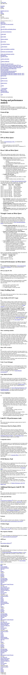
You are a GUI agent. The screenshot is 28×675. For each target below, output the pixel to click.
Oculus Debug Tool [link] (19, 435)
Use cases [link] (3, 593)
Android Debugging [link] (5, 390)
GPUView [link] (19, 501)
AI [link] (1, 570)
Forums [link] (2, 599)
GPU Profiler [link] (17, 319)
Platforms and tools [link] (4, 589)
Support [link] (2, 600)
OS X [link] (25, 552)
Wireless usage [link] (21, 384)
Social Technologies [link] (5, 567)
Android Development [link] (20, 317)
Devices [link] (2, 591)
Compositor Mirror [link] (14, 455)
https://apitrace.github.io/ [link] (6, 543)
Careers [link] (2, 573)
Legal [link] (2, 597)
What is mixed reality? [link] (5, 587)
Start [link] (1, 583)
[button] (14, 1)
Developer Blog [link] (4, 578)
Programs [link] (2, 582)
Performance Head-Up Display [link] (7, 435)
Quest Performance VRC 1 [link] (9, 141)
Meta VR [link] (2, 569)
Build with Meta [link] (4, 566)
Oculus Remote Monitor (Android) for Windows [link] (12, 552)
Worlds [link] (2, 571)
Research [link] (2, 574)
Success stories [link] (4, 592)
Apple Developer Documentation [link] (9, 536)
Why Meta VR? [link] (4, 586)
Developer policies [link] (4, 596)
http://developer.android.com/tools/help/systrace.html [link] (11, 521)
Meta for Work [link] (4, 580)
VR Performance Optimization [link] (13, 510)
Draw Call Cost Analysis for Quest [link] (19, 181)
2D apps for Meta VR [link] (5, 590)
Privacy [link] (2, 598)
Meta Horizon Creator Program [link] (7, 584)
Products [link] (2, 576)
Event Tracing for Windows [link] (6, 500)
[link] (3, 2)
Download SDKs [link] (4, 579)
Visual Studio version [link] (5, 529)
